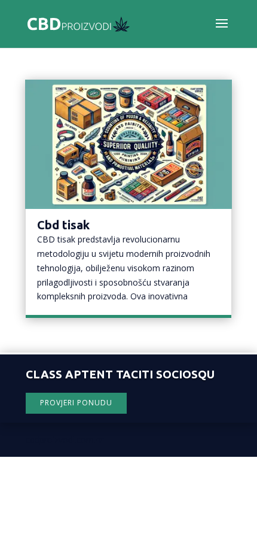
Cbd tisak (63, 225)
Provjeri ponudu (76, 403)
